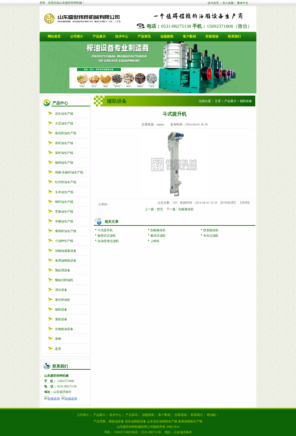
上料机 (154, 241)
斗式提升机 (105, 230)
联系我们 (197, 414)
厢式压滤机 (158, 235)
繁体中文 (242, 3)
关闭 (245, 202)
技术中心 (115, 414)
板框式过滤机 (107, 235)
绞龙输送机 (210, 230)
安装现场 (180, 414)
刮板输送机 (158, 230)
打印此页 (228, 202)
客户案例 (164, 414)
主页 (218, 101)
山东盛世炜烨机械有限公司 (135, 426)
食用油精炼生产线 (190, 421)
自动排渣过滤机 (108, 241)
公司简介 (83, 414)
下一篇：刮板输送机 (180, 209)
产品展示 (230, 101)
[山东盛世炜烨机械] (82, 24)
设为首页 (213, 3)
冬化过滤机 (210, 235)
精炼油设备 (116, 421)
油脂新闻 (148, 414)
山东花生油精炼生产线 (162, 421)
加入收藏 (228, 3)
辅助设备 (246, 101)
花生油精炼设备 (135, 421)
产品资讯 (132, 414)
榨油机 (211, 414)
